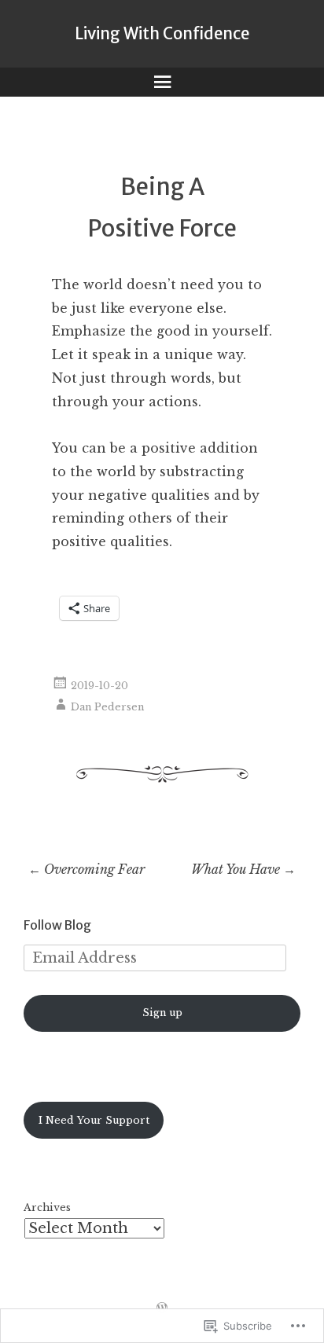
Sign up (162, 1012)
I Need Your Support (94, 1120)
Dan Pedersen (107, 707)
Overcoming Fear (86, 869)
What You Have (243, 869)
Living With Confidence (162, 34)
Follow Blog (57, 925)
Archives (47, 1207)
